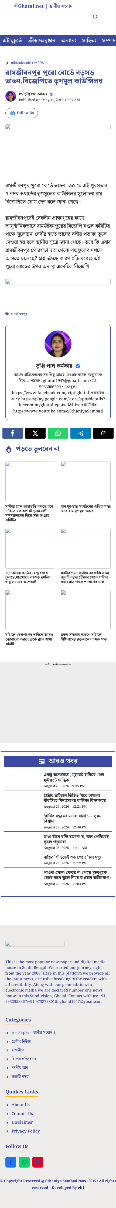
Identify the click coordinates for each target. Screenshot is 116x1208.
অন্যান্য (68, 41)
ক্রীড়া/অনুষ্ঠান (41, 41)
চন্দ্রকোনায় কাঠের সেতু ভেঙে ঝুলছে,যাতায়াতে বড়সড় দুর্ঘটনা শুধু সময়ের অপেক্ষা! (27, 577)
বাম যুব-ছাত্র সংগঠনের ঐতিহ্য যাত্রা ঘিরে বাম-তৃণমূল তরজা (86, 509)
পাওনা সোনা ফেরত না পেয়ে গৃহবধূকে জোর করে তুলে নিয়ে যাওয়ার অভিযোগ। (77, 875)
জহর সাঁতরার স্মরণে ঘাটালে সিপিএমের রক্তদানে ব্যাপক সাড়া (84, 637)
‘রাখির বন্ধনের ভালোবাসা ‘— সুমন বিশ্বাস (72, 819)
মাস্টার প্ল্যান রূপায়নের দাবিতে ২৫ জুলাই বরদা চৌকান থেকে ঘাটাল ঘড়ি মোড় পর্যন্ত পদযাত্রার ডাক (85, 577)
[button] (95, 17)
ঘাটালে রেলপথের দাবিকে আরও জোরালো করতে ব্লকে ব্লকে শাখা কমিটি (29, 639)
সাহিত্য (89, 41)
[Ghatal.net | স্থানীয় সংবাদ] (48, 13)
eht (81, 1187)
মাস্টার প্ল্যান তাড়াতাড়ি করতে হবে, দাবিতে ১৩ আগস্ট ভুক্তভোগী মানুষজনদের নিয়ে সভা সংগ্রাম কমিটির (29, 513)
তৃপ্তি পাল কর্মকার (35, 94)
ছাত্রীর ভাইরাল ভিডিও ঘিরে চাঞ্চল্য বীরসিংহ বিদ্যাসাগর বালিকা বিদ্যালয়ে (75, 798)
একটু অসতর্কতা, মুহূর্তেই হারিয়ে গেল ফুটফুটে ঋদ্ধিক (74, 777)
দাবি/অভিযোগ (21, 63)
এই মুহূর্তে (12, 41)
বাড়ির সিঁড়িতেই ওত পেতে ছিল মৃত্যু (72, 857)
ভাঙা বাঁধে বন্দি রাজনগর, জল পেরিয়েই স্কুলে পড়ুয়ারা (76, 839)
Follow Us (25, 113)
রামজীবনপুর (19, 314)
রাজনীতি (37, 63)
